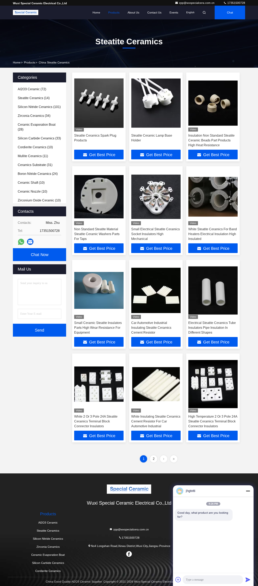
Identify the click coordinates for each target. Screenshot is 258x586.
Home (96, 12)
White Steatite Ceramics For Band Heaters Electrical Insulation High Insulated (212, 234)
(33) (39, 138)
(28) (36, 127)
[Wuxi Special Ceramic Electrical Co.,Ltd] (25, 12)
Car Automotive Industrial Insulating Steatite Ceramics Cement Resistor (151, 327)
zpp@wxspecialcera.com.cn (197, 2)
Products (114, 12)
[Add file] (178, 579)
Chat (230, 12)
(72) (32, 89)
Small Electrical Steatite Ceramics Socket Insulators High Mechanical (155, 234)
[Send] (248, 579)
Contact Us (154, 12)
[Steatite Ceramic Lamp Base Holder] (156, 103)
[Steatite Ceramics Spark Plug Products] (99, 103)
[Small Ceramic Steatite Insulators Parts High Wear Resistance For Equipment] (99, 290)
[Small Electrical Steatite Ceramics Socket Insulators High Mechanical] (156, 196)
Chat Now (39, 254)
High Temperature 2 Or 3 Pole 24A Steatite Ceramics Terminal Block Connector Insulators (212, 421)
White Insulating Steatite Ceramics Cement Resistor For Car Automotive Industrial (155, 421)
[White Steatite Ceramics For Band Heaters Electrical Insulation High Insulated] (213, 196)
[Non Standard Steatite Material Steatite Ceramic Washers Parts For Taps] (99, 196)
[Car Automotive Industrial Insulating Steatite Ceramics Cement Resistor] (156, 290)
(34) (34, 115)
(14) (34, 98)
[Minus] (248, 491)
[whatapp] (21, 242)
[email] (30, 241)
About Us (133, 12)
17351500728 (236, 2)
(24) (38, 173)
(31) (35, 165)
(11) (33, 156)
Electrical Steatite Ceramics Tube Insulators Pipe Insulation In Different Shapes (212, 327)
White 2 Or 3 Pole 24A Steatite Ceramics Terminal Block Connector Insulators (96, 421)
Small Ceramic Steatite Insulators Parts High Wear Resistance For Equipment (98, 327)
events (174, 12)
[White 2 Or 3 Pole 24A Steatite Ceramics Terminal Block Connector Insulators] (99, 384)
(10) (35, 147)
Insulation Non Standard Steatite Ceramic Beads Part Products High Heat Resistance (211, 140)
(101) (39, 107)
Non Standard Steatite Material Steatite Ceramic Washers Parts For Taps (97, 234)
